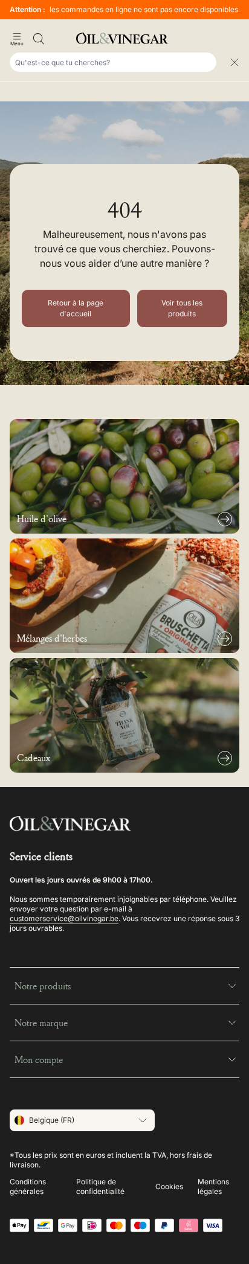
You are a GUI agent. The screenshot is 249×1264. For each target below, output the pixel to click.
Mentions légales (213, 1186)
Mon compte (39, 1059)
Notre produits (43, 985)
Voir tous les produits (181, 308)
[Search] (38, 38)
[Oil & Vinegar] (124, 38)
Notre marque (41, 1022)
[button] (17, 38)
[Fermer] (234, 62)
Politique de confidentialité (100, 1186)
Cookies (169, 1186)
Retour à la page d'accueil (75, 308)
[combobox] (113, 62)
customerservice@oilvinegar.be (64, 918)
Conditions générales (28, 1186)
